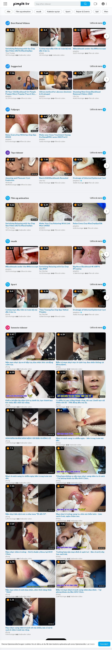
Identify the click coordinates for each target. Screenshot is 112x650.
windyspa (8, 182)
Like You (76, 96)
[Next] (106, 36)
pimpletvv (76, 180)
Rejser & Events (83, 11)
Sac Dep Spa (43, 271)
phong (41, 53)
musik (38, 11)
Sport (68, 11)
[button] (104, 4)
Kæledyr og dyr (53, 11)
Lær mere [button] (91, 644)
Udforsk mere (96, 23)
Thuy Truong (9, 53)
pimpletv (76, 51)
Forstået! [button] (104, 644)
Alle (8, 11)
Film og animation (23, 11)
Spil (96, 11)
